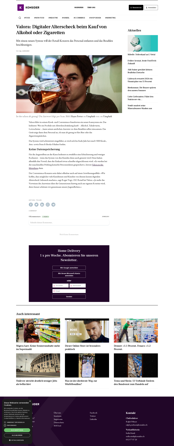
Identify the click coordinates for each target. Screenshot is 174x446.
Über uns (91, 7)
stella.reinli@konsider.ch (135, 436)
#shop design (95, 18)
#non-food (39, 18)
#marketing (110, 18)
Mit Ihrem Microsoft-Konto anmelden (69, 274)
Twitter (93, 416)
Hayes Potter (77, 116)
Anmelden (152, 7)
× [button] (30, 401)
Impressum (58, 419)
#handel (65, 18)
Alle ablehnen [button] (17, 435)
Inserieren (78, 7)
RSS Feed (57, 425)
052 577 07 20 (131, 439)
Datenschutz (59, 422)
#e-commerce (79, 18)
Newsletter (137, 7)
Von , (19, 51)
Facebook (93, 412)
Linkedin (93, 419)
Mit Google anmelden (69, 268)
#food (27, 18)
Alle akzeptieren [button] (17, 430)
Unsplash (90, 116)
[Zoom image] (69, 84)
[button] (17, 440)
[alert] (17, 421)
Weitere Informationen (23, 418)
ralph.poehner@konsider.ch (136, 425)
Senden (69, 296)
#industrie (53, 18)
